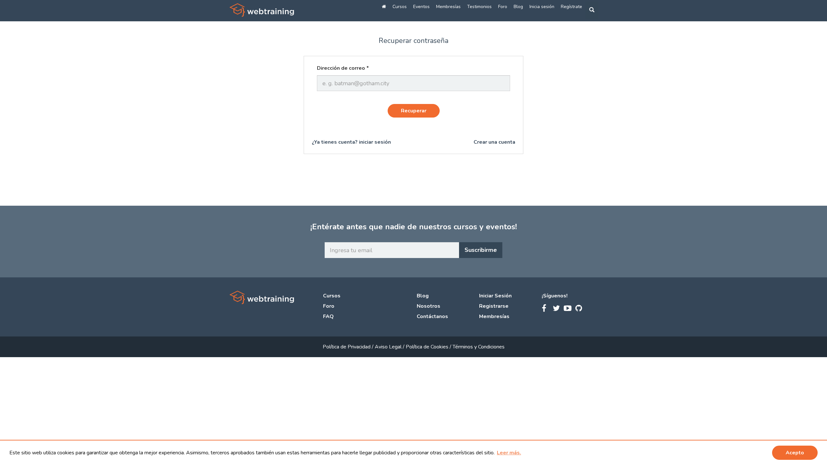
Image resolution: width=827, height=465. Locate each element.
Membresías (448, 7)
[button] (509, 453)
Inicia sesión (541, 7)
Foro (502, 7)
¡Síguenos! (555, 295)
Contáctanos (432, 316)
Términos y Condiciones (479, 346)
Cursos (400, 7)
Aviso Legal (389, 346)
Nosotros (428, 306)
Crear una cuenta (494, 142)
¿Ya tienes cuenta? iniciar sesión (351, 142)
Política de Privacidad (347, 346)
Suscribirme (481, 250)
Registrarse (493, 306)
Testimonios (479, 7)
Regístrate (571, 7)
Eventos (421, 7)
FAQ (328, 316)
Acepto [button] (795, 452)
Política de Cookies (428, 346)
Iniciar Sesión (495, 295)
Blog (518, 7)
